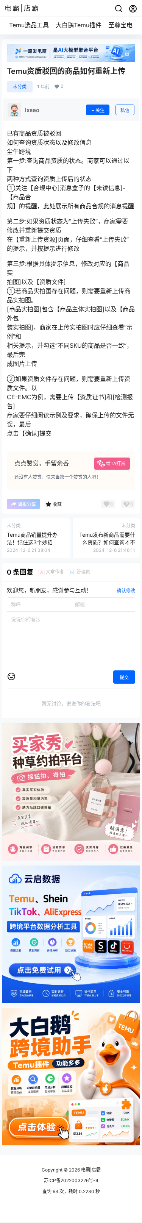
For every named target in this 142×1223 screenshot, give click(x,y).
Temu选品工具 (29, 25)
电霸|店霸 (90, 1170)
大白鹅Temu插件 (78, 25)
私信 (125, 110)
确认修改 (126, 591)
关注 (100, 110)
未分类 (20, 86)
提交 (124, 677)
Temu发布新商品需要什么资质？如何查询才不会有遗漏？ (107, 542)
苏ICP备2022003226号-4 (71, 1180)
